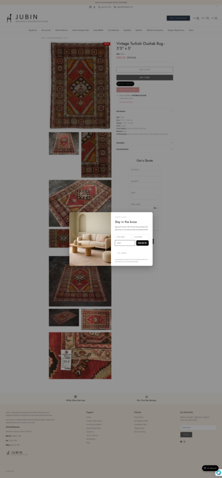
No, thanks (122, 253)
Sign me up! (142, 243)
